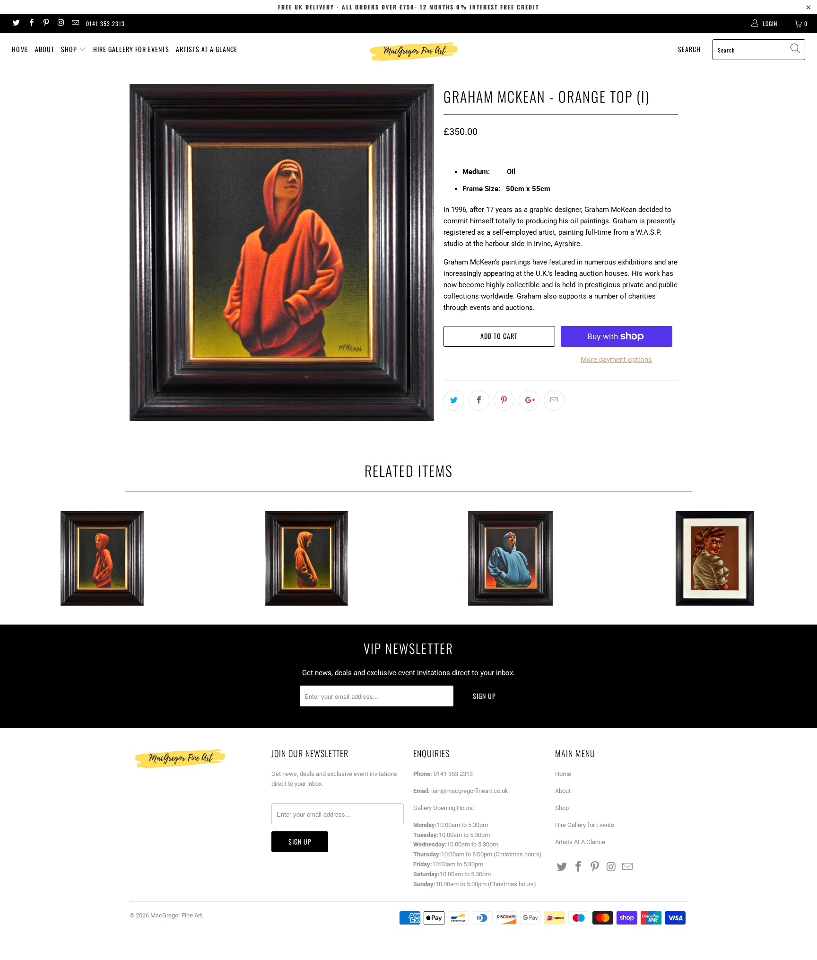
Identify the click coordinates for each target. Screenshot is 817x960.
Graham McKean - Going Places (102, 558)
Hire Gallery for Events (131, 49)
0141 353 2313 (105, 23)
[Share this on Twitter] (453, 400)
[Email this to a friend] (554, 400)
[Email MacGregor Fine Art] (75, 23)
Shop (70, 49)
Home (20, 49)
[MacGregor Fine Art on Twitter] (16, 23)
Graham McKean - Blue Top (510, 558)
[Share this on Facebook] (479, 400)
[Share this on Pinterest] (504, 400)
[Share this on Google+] (529, 400)
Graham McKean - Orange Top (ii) (306, 558)
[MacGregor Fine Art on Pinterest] (46, 23)
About (44, 49)
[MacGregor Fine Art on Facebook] (30, 23)
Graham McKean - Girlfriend (715, 558)
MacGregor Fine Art (176, 915)
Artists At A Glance (206, 49)
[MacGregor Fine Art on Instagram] (60, 23)
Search (689, 49)
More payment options (616, 359)
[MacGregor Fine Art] (413, 51)
